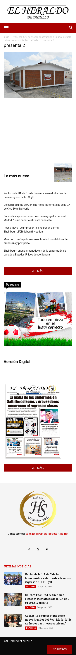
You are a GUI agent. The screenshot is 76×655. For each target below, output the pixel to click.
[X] (38, 549)
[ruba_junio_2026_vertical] (38, 345)
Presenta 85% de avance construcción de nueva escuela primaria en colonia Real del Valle (37, 38)
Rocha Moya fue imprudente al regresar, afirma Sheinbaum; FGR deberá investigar (31, 229)
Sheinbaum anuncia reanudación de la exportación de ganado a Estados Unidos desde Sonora (35, 252)
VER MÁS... (38, 271)
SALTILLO (30, 586)
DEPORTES (31, 628)
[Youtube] (47, 549)
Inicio (6, 37)
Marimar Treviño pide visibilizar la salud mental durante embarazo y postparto (36, 241)
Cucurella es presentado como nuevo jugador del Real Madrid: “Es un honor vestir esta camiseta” (35, 218)
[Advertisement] (38, 130)
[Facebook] (28, 549)
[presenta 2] (38, 96)
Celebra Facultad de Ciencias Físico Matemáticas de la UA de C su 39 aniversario (37, 206)
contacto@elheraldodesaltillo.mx (46, 533)
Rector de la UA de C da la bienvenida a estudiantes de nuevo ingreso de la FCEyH (35, 195)
